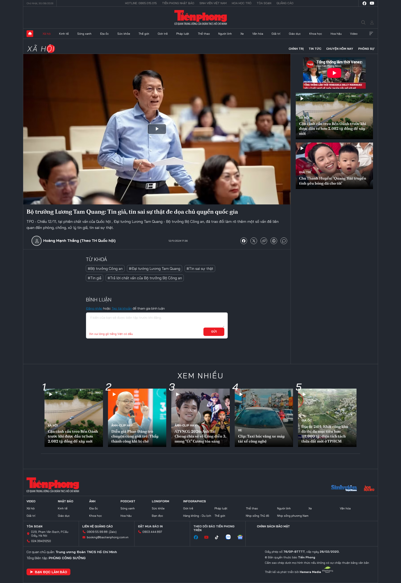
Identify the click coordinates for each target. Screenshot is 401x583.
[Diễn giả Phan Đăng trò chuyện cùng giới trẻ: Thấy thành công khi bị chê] (137, 418)
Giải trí (276, 34)
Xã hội (47, 34)
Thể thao (204, 34)
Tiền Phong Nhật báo (178, 3)
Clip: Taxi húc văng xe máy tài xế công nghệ (261, 438)
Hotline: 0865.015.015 (141, 3)
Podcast (128, 501)
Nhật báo (65, 501)
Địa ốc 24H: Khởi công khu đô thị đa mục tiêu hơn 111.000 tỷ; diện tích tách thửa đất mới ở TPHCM (324, 434)
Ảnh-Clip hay (122, 425)
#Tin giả (94, 278)
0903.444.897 (152, 532)
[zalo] (230, 537)
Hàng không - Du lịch (197, 516)
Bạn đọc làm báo (51, 572)
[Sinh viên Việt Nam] (344, 488)
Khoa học (315, 34)
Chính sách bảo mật (273, 526)
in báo (273, 240)
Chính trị (296, 49)
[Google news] (242, 537)
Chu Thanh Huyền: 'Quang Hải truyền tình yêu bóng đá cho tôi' (332, 180)
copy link (263, 240)
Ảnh (92, 501)
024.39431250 (41, 541)
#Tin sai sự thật (200, 268)
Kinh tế (64, 34)
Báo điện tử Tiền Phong (200, 17)
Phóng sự (366, 49)
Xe (242, 34)
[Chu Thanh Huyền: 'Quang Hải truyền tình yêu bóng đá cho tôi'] (334, 166)
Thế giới (143, 34)
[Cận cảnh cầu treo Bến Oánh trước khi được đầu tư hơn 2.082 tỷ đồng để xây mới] (73, 418)
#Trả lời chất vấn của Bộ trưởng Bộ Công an (145, 278)
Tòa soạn (264, 3)
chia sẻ (243, 240)
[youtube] (371, 3)
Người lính (225, 34)
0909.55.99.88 (97, 532)
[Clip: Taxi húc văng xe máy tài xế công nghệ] (264, 418)
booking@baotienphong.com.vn (107, 537)
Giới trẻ (163, 34)
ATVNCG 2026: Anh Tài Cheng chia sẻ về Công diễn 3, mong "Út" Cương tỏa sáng (200, 436)
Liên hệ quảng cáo (97, 526)
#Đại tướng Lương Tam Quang (154, 268)
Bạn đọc (157, 516)
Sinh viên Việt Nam (213, 3)
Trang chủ (30, 33)
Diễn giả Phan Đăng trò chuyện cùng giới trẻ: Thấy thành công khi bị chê (135, 436)
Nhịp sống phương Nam (292, 516)
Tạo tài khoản (122, 308)
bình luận (283, 240)
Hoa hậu (336, 34)
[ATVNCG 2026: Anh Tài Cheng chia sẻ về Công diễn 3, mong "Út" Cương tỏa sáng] (200, 418)
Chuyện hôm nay (339, 49)
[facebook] (364, 3)
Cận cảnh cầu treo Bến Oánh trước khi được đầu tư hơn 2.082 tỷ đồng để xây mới (332, 128)
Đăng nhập (94, 308)
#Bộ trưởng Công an (105, 268)
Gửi (214, 331)
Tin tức (315, 49)
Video (354, 34)
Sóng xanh (84, 34)
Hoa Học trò (241, 3)
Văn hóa (257, 34)
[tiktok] (218, 537)
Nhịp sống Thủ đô (257, 516)
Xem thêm (371, 33)
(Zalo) (113, 532)
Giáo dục (295, 34)
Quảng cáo (285, 3)
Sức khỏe (123, 34)
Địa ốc (104, 34)
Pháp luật (182, 34)
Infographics (194, 501)
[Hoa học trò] (369, 488)
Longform (160, 501)
